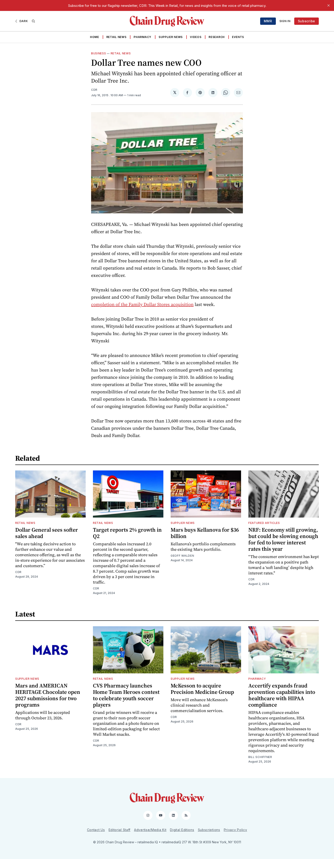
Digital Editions (182, 830)
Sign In (285, 21)
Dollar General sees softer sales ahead (46, 533)
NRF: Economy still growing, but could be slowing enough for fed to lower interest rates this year (283, 539)
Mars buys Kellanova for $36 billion (205, 533)
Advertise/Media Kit (150, 830)
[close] (328, 5)
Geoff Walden (182, 555)
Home (94, 37)
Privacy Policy (235, 830)
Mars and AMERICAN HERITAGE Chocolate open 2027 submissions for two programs (47, 695)
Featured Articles (264, 523)
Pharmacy (142, 37)
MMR (268, 21)
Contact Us (96, 830)
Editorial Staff (120, 830)
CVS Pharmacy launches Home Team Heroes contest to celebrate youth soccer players (126, 695)
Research (217, 37)
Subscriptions (209, 830)
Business (98, 53)
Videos (195, 37)
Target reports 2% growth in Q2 (127, 533)
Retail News (116, 37)
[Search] (33, 21)
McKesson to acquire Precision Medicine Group (202, 689)
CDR (94, 89)
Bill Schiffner (260, 757)
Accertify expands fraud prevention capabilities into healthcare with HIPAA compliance (281, 695)
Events (238, 37)
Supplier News (171, 37)
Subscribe (306, 21)
